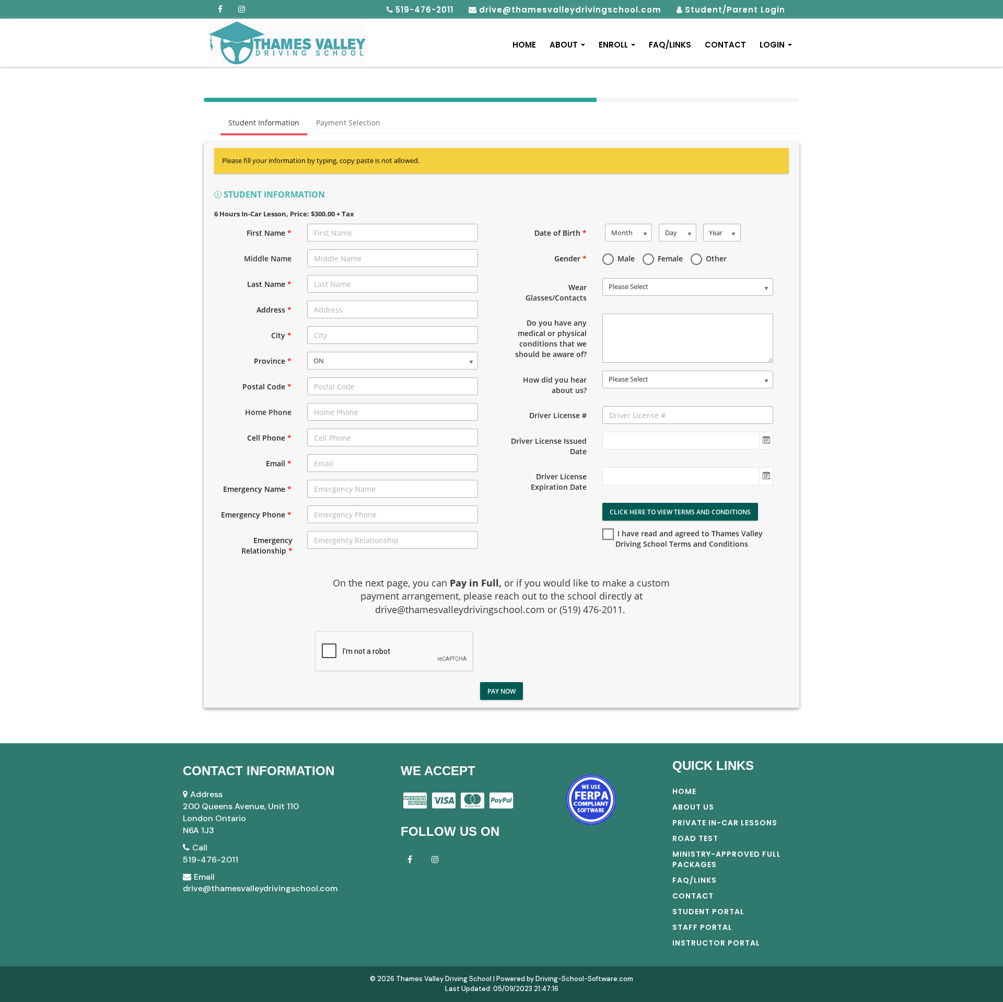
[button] (766, 440)
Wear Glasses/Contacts (556, 292)
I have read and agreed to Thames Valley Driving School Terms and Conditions (689, 538)
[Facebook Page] (220, 9)
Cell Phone (269, 438)
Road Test (695, 838)
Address (273, 310)
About (565, 44)
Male (625, 258)
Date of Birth (560, 233)
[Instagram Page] (242, 9)
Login (773, 44)
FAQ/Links (670, 44)
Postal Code (266, 386)
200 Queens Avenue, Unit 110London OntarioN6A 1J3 (241, 818)
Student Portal (708, 911)
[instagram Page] (435, 859)
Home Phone (268, 412)
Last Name (269, 284)
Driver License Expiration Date (559, 481)
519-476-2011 (210, 859)
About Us (693, 807)
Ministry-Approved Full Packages (726, 859)
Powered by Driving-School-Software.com (564, 978)
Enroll (614, 44)
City (281, 335)
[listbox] (392, 361)
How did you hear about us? (555, 385)
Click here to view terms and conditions (680, 512)
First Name (269, 233)
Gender (570, 258)
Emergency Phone (256, 515)
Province (272, 361)
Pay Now (501, 691)
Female (669, 258)
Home (524, 44)
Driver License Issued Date (549, 446)
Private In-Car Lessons (724, 822)
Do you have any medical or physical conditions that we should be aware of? (551, 338)
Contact (725, 44)
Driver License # (558, 415)
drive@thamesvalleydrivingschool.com (260, 888)
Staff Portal (702, 927)
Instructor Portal (716, 943)
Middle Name (267, 258)
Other (715, 258)
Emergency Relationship (267, 545)
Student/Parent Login (735, 9)
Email (278, 463)
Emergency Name (257, 489)
